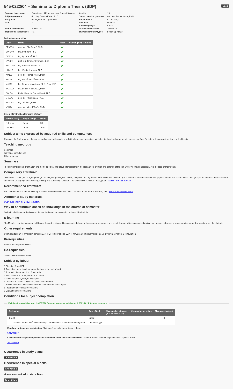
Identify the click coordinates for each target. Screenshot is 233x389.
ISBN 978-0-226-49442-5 (120, 181)
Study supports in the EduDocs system (22, 202)
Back (225, 6)
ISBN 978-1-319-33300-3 (121, 191)
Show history (13, 333)
